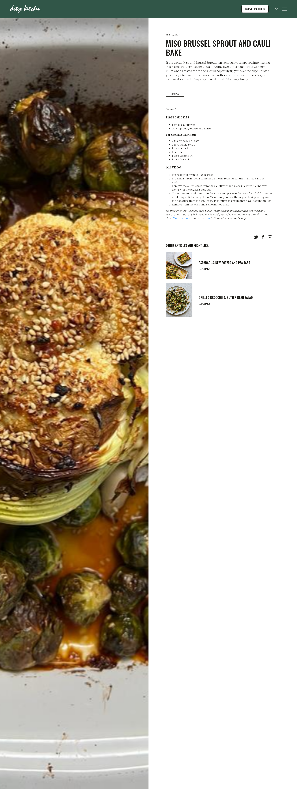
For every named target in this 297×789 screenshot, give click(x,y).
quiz (207, 218)
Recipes (175, 93)
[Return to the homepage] (26, 9)
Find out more (181, 218)
